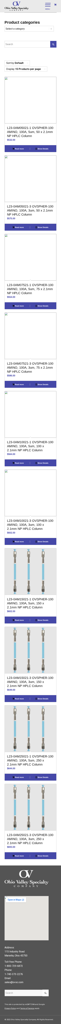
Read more (19, 149)
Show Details (42, 149)
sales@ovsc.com (14, 982)
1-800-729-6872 (14, 965)
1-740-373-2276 (14, 974)
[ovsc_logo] (25, 6)
